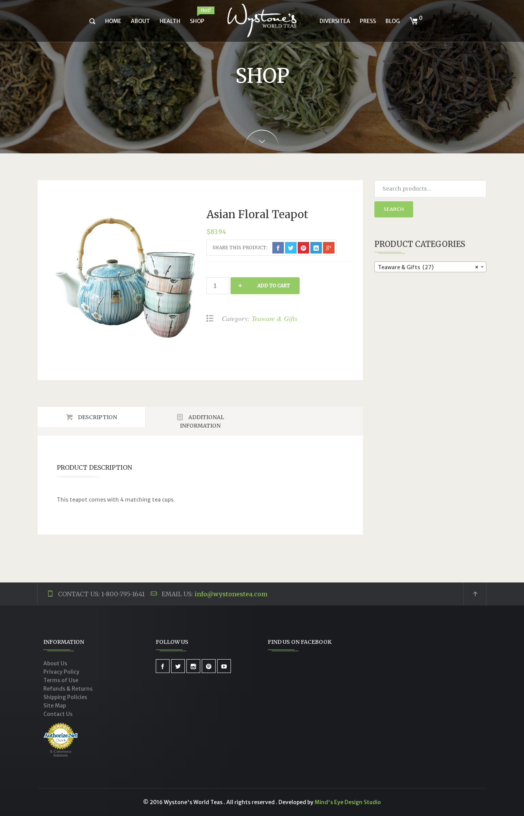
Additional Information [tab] (202, 421)
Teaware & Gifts (274, 318)
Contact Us (58, 714)
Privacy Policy (61, 671)
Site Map (54, 705)
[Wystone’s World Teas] (262, 21)
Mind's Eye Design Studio (348, 802)
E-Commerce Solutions (60, 753)
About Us (55, 663)
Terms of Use (60, 680)
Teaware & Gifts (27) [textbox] (428, 267)
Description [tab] (97, 417)
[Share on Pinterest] (303, 247)
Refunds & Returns (67, 688)
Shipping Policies (65, 697)
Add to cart (273, 285)
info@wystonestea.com (230, 594)
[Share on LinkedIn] (316, 247)
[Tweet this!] (291, 247)
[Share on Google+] (329, 247)
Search (394, 209)
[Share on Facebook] (278, 247)
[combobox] (430, 267)
